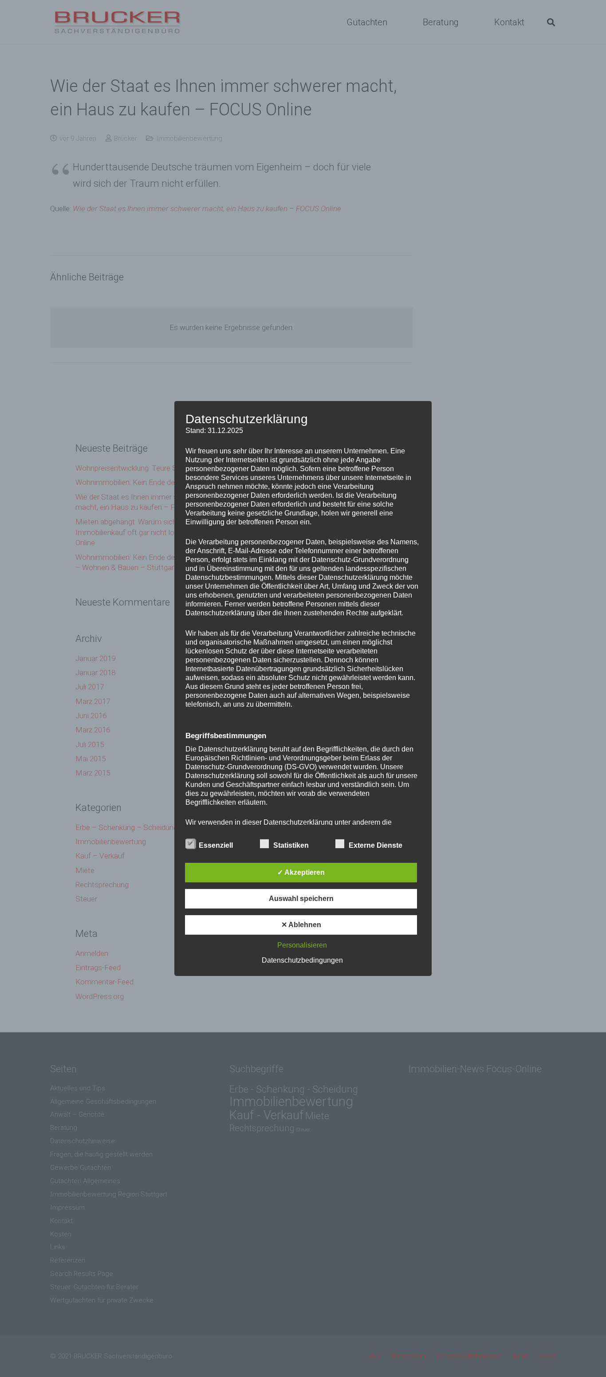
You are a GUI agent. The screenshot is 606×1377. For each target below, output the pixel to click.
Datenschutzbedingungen (302, 960)
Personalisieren (302, 945)
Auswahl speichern (301, 898)
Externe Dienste (375, 845)
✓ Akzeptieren (301, 872)
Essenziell (216, 845)
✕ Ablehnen (301, 924)
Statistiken (291, 845)
